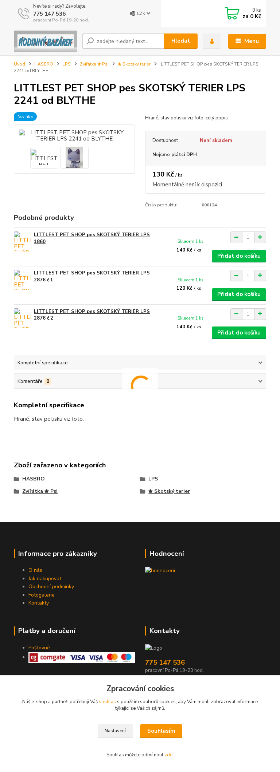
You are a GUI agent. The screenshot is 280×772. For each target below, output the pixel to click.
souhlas (107, 701)
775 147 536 (49, 13)
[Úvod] (45, 41)
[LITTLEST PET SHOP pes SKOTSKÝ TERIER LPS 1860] (22, 241)
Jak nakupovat (44, 578)
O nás (35, 570)
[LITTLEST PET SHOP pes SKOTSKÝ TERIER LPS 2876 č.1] (22, 280)
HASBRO (43, 64)
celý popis (217, 118)
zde (168, 755)
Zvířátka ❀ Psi (94, 64)
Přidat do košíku (239, 256)
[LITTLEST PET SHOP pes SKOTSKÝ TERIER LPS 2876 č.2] (22, 318)
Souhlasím (161, 731)
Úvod (19, 64)
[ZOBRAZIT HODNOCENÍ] (160, 570)
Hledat (180, 40)
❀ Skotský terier (134, 64)
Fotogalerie (41, 594)
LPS (66, 64)
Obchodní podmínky (51, 586)
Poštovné (39, 647)
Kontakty (38, 602)
